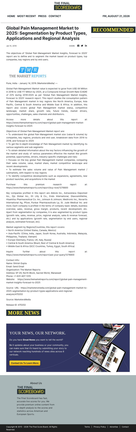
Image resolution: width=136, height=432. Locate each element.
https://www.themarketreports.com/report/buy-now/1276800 (37, 187)
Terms (87, 427)
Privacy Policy (100, 427)
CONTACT (55, 16)
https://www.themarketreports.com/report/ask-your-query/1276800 (40, 254)
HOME (11, 16)
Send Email (18, 266)
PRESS (42, 16)
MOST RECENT (26, 16)
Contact (125, 427)
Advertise (114, 427)
